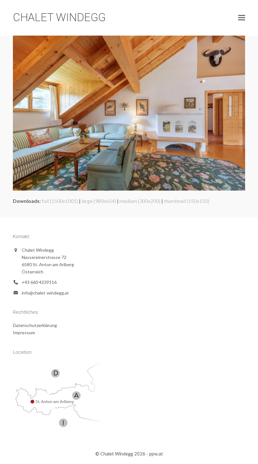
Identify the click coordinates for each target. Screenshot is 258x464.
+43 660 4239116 (39, 282)
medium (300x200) (140, 201)
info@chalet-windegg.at (45, 292)
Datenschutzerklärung (35, 325)
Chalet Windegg (59, 17)
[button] (241, 17)
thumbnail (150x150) (186, 201)
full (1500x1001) (60, 201)
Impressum (24, 332)
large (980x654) (98, 201)
